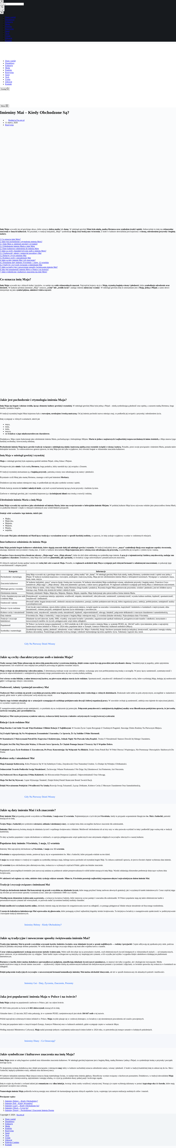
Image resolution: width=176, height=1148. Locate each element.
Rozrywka (9, 72)
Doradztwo (9, 63)
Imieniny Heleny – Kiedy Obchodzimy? (21, 1101)
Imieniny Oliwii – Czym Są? (16, 1108)
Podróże (8, 70)
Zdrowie (8, 82)
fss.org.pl (20, 1115)
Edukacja (9, 65)
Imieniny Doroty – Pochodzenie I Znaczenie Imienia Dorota (29, 1110)
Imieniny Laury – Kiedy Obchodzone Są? (22, 1106)
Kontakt (8, 84)
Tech (7, 77)
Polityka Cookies (12, 1142)
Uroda (7, 79)
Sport (7, 75)
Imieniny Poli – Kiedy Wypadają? (19, 1103)
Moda (7, 68)
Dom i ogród (10, 61)
